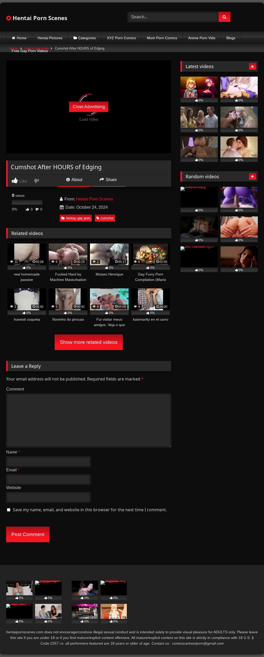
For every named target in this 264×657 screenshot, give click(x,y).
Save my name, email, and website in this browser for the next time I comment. (90, 510)
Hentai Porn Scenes (39, 18)
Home (22, 38)
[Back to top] (248, 642)
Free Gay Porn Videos (30, 51)
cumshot (107, 218)
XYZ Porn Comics (121, 38)
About (76, 179)
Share (111, 179)
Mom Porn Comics (162, 38)
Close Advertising (89, 106)
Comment (15, 389)
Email (12, 470)
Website (13, 487)
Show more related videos (89, 342)
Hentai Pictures (50, 38)
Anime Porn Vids (201, 38)
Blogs (230, 38)
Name (13, 452)
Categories (87, 38)
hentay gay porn (78, 218)
